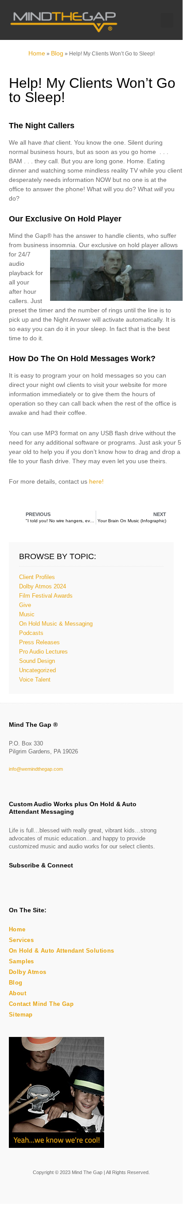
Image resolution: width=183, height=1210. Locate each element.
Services (21, 940)
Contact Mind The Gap (41, 1004)
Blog (57, 53)
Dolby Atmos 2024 (42, 586)
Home (36, 53)
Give (25, 605)
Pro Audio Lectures (43, 651)
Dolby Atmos (27, 972)
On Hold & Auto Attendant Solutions (61, 950)
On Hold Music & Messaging (56, 623)
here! (96, 481)
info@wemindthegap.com (36, 769)
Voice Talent (35, 679)
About (17, 993)
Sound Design (37, 661)
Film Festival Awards (46, 595)
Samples (21, 961)
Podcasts (31, 633)
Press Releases (39, 642)
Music (27, 614)
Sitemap (21, 1014)
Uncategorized (37, 670)
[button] (167, 20)
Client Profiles (37, 577)
